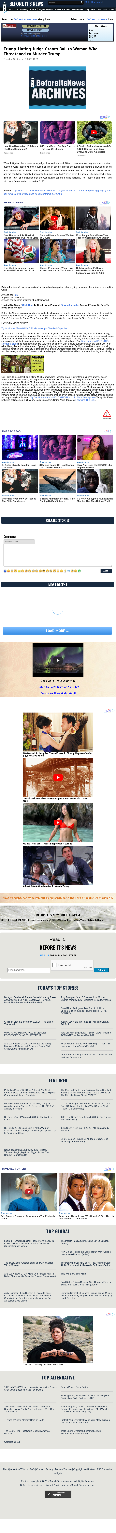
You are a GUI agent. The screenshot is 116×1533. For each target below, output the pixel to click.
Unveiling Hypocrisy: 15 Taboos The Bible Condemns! (19, 500)
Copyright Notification (84, 1469)
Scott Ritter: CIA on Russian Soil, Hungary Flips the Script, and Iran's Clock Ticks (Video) (86, 1283)
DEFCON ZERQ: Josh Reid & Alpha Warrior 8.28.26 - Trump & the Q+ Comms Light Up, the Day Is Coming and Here (30, 1130)
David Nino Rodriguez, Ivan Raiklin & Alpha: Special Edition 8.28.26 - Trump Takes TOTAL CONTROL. (83, 1011)
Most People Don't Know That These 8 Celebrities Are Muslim (92, 236)
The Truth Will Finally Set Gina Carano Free (43, 1364)
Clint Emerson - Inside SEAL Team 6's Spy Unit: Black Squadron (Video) (85, 1140)
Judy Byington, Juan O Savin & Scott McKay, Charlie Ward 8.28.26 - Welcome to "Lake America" (86, 998)
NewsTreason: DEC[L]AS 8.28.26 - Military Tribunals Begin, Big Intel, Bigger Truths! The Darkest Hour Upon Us (26, 1152)
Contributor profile (28, 36)
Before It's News (26, 3)
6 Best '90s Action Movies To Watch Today (46, 886)
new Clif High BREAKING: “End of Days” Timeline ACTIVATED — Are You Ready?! (86, 1034)
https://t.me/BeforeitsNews (88, 920)
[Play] (58, 660)
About (6, 1469)
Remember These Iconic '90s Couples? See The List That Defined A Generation (86, 1217)
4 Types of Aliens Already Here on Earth (24, 1420)
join (16, 295)
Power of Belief (62, 9)
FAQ (32, 1469)
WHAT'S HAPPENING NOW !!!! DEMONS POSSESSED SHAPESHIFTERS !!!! (25, 1034)
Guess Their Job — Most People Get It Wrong (47, 843)
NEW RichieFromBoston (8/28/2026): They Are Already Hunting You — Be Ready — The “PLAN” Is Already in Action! (30, 1106)
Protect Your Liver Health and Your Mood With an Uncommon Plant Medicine (85, 1421)
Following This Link (85, 400)
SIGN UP (44, 955)
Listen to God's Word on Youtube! (58, 687)
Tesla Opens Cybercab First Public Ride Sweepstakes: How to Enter (81, 1432)
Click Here (27, 305)
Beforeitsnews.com (25, 19)
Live (105, 9)
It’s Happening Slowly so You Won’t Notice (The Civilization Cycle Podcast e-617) (85, 1396)
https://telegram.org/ (39, 920)
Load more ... (57, 630)
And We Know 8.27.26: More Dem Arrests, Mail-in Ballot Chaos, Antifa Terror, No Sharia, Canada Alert (30, 1275)
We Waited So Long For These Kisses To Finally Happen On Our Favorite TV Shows (58, 754)
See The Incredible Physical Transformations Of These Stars (21, 236)
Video (111, 9)
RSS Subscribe (104, 1469)
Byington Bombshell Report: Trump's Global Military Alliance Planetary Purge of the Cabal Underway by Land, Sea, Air (86, 1295)
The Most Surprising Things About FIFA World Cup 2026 (19, 269)
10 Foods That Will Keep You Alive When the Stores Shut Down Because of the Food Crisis (30, 1388)
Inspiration (96, 9)
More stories (42, 36)
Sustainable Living (80, 9)
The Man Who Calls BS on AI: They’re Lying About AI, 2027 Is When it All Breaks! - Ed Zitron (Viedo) (86, 1264)
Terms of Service (63, 1469)
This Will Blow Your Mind (73, 1274)
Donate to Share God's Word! (58, 693)
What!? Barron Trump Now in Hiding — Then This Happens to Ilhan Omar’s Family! (85, 1044)
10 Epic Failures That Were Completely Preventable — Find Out (55, 800)
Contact (40, 1469)
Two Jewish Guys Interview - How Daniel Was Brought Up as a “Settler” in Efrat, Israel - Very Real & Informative (29, 1409)
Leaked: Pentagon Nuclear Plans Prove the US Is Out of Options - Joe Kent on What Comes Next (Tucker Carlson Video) (85, 1106)
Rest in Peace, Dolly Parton (74, 1387)
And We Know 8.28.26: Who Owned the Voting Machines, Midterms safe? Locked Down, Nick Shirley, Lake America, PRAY (27, 1046)
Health (33, 9)
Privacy (49, 1469)
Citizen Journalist (70, 305)
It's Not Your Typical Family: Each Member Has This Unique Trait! (95, 500)
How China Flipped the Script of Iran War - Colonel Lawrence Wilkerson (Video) (86, 1253)
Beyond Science (46, 9)
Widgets (58, 1473)
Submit (101, 970)
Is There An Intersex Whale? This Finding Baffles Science (57, 500)
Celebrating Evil (12, 1442)
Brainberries (10, 232)
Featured (13, 9)
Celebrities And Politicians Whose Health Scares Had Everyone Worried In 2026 (90, 270)
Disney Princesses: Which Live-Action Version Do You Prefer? (57, 269)
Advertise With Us (19, 1469)
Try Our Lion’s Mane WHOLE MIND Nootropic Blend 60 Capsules (34, 328)
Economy (24, 9)
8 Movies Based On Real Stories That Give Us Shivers (56, 466)
